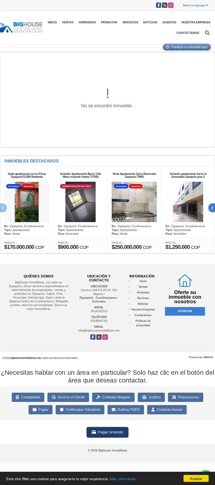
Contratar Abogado (116, 397)
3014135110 (99, 311)
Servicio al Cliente (71, 397)
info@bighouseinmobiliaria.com (99, 330)
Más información (123, 478)
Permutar (109, 22)
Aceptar (196, 478)
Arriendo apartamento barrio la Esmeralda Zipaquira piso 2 (188, 175)
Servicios (130, 22)
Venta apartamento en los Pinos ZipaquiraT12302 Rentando (27, 175)
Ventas (67, 22)
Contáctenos (187, 32)
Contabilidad (30, 397)
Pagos (43, 409)
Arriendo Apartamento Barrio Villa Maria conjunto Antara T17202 (80, 175)
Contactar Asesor (169, 409)
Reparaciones (188, 397)
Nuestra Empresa (195, 22)
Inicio (52, 22)
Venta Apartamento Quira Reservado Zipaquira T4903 (134, 175)
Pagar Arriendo (110, 432)
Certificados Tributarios (83, 409)
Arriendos (87, 22)
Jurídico (155, 397)
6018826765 (98, 320)
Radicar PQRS (129, 409)
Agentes (169, 22)
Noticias (150, 22)
